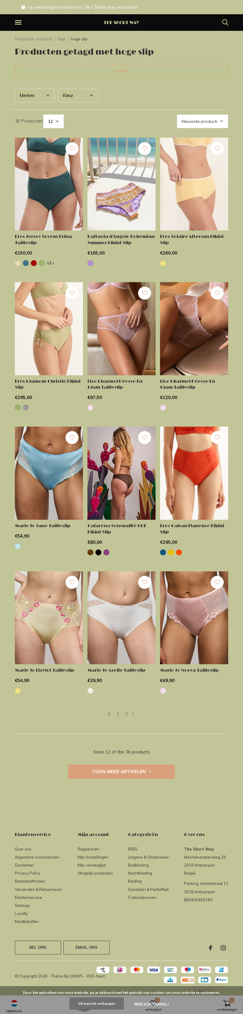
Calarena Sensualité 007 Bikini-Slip (116, 529)
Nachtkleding (140, 873)
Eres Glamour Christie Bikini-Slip (48, 384)
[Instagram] (223, 947)
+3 (50, 263)
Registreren (88, 849)
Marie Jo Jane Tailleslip (43, 526)
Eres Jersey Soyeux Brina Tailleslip (43, 240)
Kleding (135, 881)
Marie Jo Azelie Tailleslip (116, 670)
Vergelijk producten (95, 873)
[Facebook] (210, 947)
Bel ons (38, 947)
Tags (61, 38)
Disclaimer (24, 865)
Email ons (87, 947)
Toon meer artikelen (119, 771)
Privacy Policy (27, 873)
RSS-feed (96, 976)
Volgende (133, 714)
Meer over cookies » (151, 1003)
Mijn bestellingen (93, 857)
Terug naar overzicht (33, 38)
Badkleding (138, 865)
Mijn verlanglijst (92, 865)
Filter (121, 71)
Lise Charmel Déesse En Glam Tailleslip (115, 384)
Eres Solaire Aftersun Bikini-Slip (192, 240)
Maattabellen (27, 921)
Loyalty (21, 913)
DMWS (76, 976)
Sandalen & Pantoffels (148, 889)
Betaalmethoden (30, 881)
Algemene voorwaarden (37, 857)
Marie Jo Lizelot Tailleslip (44, 670)
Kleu (68, 95)
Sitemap (22, 905)
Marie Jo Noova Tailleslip (189, 670)
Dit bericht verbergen (96, 1003)
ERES (133, 849)
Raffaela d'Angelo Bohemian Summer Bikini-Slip (121, 240)
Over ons (23, 849)
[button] (19, 22)
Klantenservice (28, 897)
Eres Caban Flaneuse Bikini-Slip (193, 529)
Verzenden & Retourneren (39, 889)
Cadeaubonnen (142, 897)
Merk (27, 95)
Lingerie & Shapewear (148, 857)
